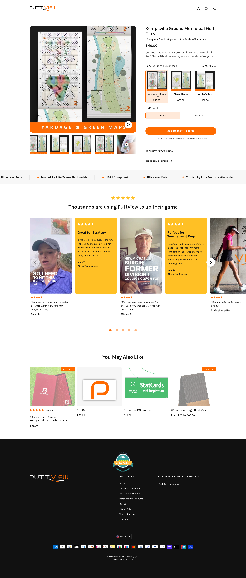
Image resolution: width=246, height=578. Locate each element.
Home (122, 483)
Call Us (122, 504)
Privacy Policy (125, 509)
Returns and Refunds (129, 493)
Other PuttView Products (131, 498)
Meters (199, 115)
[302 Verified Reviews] (123, 473)
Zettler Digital (127, 559)
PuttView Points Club (129, 488)
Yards (163, 115)
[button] (110, 330)
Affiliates (123, 519)
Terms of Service (127, 514)
